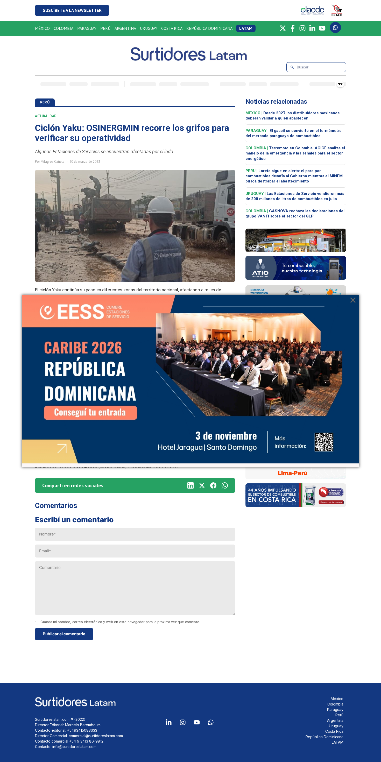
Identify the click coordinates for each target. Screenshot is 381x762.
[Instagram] (302, 28)
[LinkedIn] (312, 28)
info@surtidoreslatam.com (74, 746)
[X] (282, 28)
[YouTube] (322, 28)
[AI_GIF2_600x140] (295, 278)
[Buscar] (292, 67)
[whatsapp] (225, 485)
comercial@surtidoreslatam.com (96, 735)
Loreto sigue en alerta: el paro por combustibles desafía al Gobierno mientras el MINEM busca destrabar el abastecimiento (294, 176)
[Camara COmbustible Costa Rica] (295, 505)
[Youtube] (196, 722)
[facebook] (213, 485)
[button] (72, 10)
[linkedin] (190, 485)
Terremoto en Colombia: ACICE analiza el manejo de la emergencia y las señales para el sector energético (295, 153)
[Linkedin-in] (169, 722)
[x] (202, 485)
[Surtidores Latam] (190, 58)
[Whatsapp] (210, 722)
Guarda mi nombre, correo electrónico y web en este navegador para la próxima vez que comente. (120, 622)
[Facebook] (292, 28)
